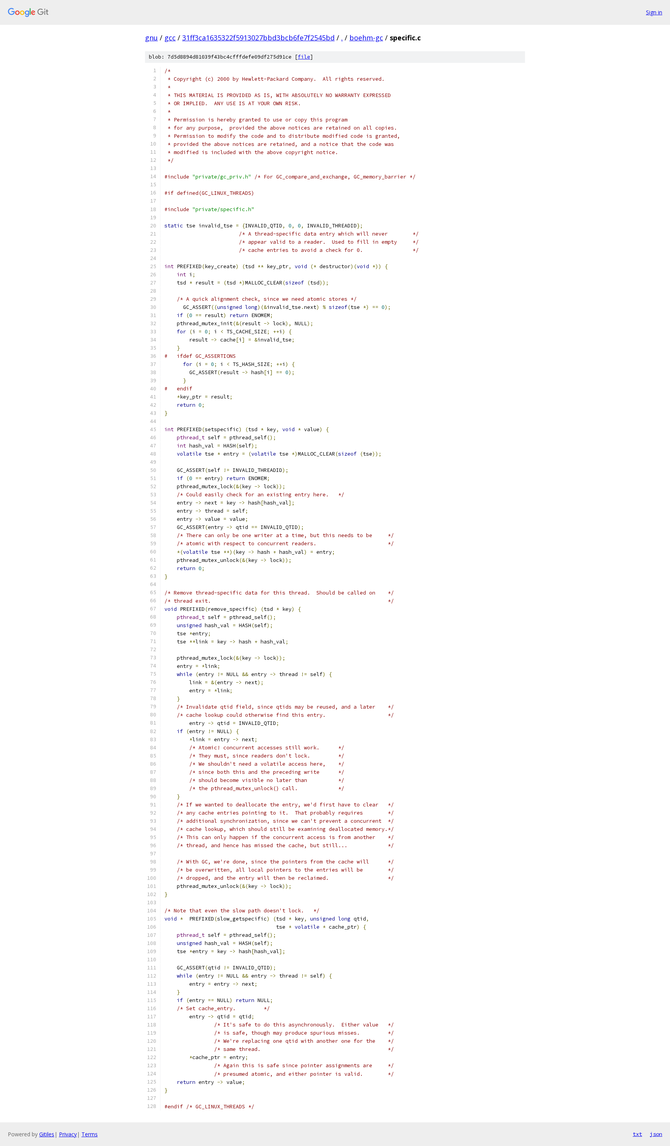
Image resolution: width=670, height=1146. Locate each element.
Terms (89, 1134)
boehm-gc (366, 37)
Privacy (68, 1134)
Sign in (654, 12)
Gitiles (46, 1134)
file (304, 57)
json (656, 1133)
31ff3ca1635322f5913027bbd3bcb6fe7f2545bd (258, 37)
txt (637, 1133)
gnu (151, 37)
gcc (170, 37)
